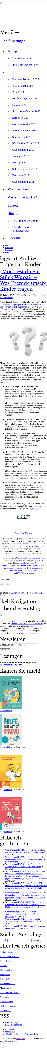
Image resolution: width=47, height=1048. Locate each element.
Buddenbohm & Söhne (9, 956)
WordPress (20, 1038)
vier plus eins (5, 1010)
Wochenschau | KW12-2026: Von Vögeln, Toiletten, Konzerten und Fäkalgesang (22, 920)
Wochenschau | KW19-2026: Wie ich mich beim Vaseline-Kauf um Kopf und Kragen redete (25, 865)
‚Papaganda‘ (34, 508)
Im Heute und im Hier (25, 64)
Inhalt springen (14, 41)
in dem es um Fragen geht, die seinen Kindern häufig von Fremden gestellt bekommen (22, 305)
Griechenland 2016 (23, 149)
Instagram (9, 250)
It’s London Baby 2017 (25, 143)
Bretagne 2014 (20, 162)
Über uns (15, 238)
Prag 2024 (18, 92)
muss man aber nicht (29, 633)
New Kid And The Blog (10, 992)
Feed (7, 252)
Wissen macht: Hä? (22, 197)
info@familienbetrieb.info (11, 665)
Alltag (12, 51)
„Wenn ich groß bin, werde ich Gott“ (29, 558)
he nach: (3, 940)
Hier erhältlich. (6, 711)
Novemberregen (6, 1001)
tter (6, 245)
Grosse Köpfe (5, 979)
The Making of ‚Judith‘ (25, 220)
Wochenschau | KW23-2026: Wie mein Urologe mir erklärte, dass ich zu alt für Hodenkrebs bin (25, 851)
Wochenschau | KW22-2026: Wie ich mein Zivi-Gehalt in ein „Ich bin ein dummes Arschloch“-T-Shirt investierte (25, 859)
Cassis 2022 (19, 105)
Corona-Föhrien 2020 (24, 124)
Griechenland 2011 (23, 181)
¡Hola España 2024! (23, 85)
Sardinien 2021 (21, 117)
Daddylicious (5, 961)
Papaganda (4, 595)
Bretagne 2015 (20, 156)
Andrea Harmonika (8, 952)
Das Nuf (3, 965)
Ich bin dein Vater (7, 983)
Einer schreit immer (8, 970)
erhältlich (8, 747)
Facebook (9, 247)
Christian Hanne (39, 295)
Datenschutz (10, 1032)
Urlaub (13, 72)
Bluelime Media (10, 1041)
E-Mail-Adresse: (7, 645)
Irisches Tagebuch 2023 (26, 98)
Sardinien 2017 (21, 137)
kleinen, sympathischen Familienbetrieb (27, 623)
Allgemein (15, 593)
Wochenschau (18, 189)
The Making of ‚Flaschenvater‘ (21, 228)
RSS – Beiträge (11, 1022)
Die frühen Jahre (22, 58)
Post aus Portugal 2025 (25, 79)
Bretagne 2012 (20, 175)
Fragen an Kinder (36, 593)
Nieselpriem (5, 997)
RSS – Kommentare (13, 1025)
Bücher (13, 213)
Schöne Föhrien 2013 (24, 169)
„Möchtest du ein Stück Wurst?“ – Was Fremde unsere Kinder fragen (23, 280)
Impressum (9, 1029)
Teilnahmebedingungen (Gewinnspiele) (21, 1034)
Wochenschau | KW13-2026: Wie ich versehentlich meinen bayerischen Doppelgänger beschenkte (25, 914)
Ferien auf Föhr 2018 (24, 130)
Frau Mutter (5, 974)
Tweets (13, 205)
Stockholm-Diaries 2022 (26, 111)
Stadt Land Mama (7, 1006)
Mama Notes (5, 988)
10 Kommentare (6, 297)
